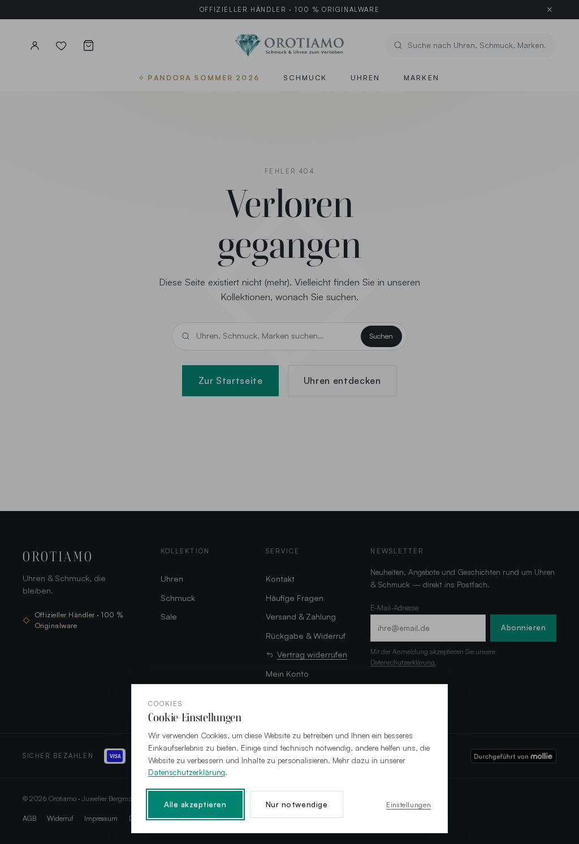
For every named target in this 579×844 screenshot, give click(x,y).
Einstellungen (408, 804)
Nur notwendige (296, 804)
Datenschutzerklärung (186, 772)
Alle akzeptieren (195, 804)
